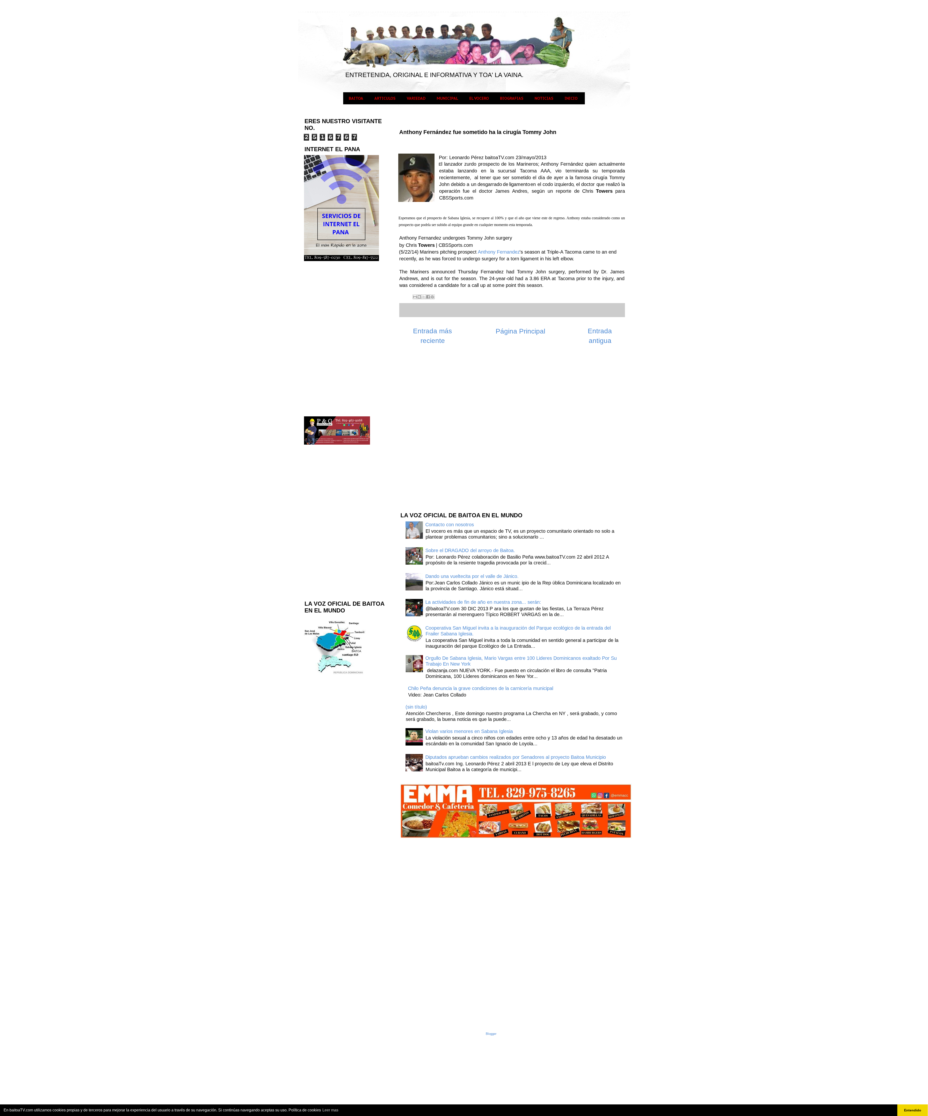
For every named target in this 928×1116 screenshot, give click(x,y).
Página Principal (520, 331)
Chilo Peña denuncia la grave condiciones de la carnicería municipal (480, 688)
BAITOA (356, 98)
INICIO (571, 98)
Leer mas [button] (330, 1110)
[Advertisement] (436, 430)
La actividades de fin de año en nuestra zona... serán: (483, 602)
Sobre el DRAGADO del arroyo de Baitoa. (470, 550)
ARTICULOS (385, 98)
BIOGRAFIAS (511, 98)
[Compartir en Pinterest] (432, 296)
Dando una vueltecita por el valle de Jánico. (472, 576)
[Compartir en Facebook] (428, 296)
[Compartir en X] (423, 296)
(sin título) (416, 707)
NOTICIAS (544, 98)
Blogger (491, 1034)
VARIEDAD (416, 98)
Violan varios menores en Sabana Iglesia (469, 731)
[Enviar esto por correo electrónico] (415, 296)
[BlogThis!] (419, 296)
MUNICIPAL (447, 98)
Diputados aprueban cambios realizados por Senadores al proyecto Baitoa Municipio (515, 757)
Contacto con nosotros (449, 524)
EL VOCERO (479, 98)
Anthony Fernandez (499, 252)
